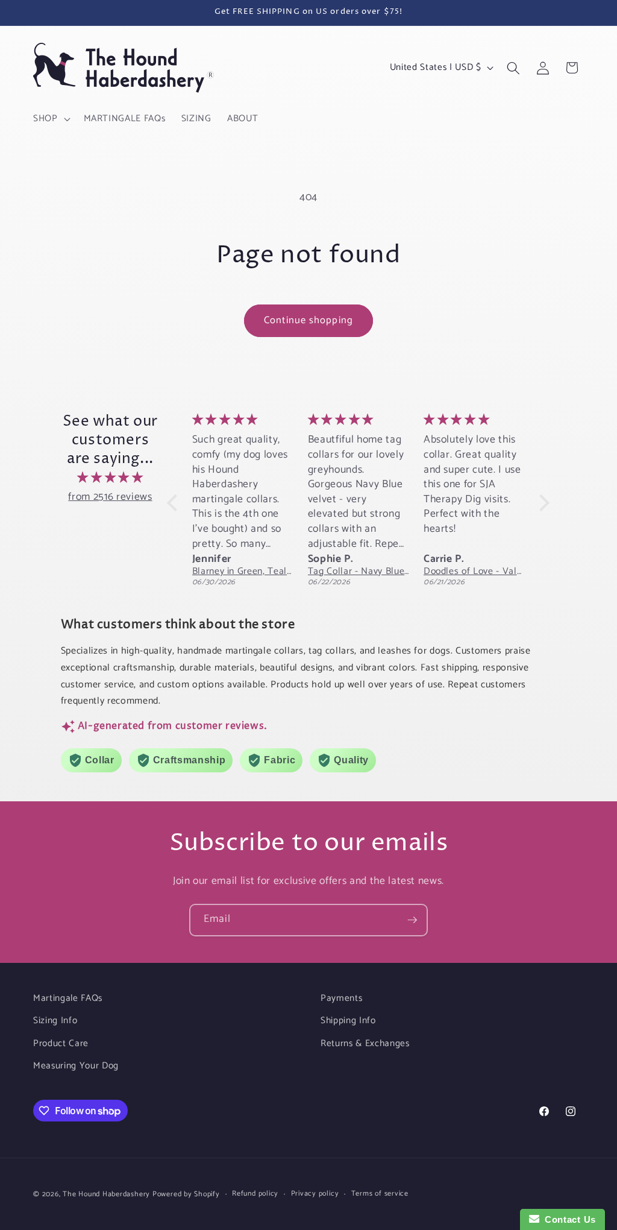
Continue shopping (308, 320)
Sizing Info (55, 1020)
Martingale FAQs (67, 998)
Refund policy (255, 1194)
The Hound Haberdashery (106, 1194)
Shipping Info (348, 1020)
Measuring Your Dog (76, 1065)
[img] (110, 478)
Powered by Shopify (186, 1194)
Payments (341, 998)
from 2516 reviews (110, 497)
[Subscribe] (412, 920)
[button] (50, 119)
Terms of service (380, 1194)
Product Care (61, 1043)
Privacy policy (315, 1194)
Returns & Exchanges (365, 1043)
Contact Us (567, 1219)
